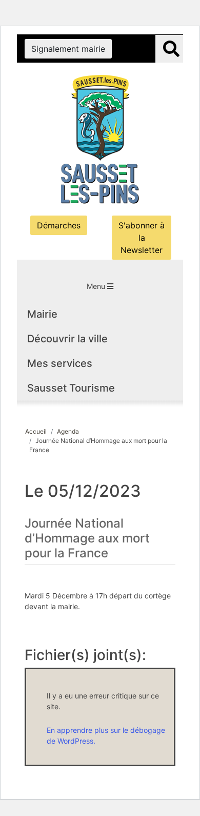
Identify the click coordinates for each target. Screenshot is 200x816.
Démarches (59, 225)
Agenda (68, 431)
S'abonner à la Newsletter (141, 237)
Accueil (36, 431)
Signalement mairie (68, 49)
